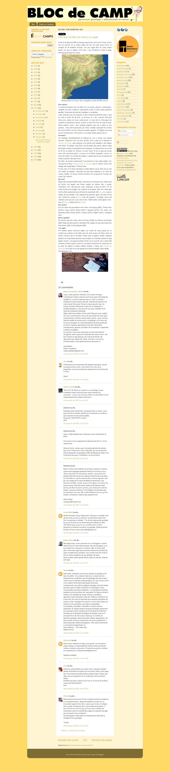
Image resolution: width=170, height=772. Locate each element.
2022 (36, 79)
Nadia (65, 570)
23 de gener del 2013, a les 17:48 (75, 658)
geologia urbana (123, 77)
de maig (39, 124)
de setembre (40, 117)
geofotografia (122, 71)
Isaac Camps (124, 153)
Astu (65, 361)
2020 (36, 85)
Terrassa (120, 119)
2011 (36, 150)
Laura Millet (68, 512)
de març (39, 130)
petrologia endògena (124, 113)
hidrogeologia (122, 92)
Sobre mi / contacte (46, 24)
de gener (39, 137)
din (84, 202)
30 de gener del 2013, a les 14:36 (75, 726)
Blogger (101, 755)
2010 (36, 153)
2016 (36, 98)
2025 (36, 69)
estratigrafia (121, 65)
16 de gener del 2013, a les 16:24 (75, 533)
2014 (36, 105)
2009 (36, 156)
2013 (36, 108)
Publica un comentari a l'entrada (73, 731)
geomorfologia (122, 80)
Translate (48, 57)
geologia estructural (124, 74)
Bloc (33, 24)
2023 (36, 75)
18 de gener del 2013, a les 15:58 (75, 633)
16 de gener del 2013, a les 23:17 (75, 563)
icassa (66, 202)
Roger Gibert (68, 540)
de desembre (41, 111)
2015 (36, 101)
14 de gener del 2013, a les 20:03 (75, 379)
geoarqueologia (122, 68)
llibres (119, 95)
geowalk (120, 89)
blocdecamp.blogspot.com (126, 170)
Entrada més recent (68, 740)
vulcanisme (121, 122)
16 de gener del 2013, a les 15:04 (75, 505)
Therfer (66, 696)
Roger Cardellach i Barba (73, 291)
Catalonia (89, 164)
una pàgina (103, 192)
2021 (36, 82)
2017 (36, 95)
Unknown (67, 640)
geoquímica (121, 83)
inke (82, 202)
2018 (36, 92)
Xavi (65, 666)
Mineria (119, 101)
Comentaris (124, 135)
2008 (36, 160)
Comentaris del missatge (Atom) (81, 745)
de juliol (39, 121)
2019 (36, 88)
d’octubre (39, 114)
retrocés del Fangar (65, 143)
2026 (36, 66)
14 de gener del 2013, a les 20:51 (75, 400)
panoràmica (121, 107)
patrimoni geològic (123, 110)
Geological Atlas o (78, 164)
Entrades (123, 131)
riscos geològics (123, 116)
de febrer (39, 134)
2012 (36, 147)
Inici (85, 740)
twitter (79, 197)
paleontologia (122, 104)
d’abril (38, 127)
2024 (36, 72)
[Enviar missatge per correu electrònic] (61, 282)
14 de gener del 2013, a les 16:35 (75, 354)
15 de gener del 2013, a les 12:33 (75, 423)
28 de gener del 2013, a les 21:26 (75, 688)
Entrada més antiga (102, 740)
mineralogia (121, 98)
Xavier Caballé (69, 387)
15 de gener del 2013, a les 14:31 (75, 458)
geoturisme (121, 86)
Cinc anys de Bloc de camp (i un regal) (78, 37)
